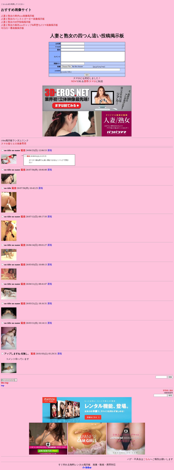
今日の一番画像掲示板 (12, 28)
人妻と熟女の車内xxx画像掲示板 (17, 16)
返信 (23, 150)
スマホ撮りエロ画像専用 (13, 143)
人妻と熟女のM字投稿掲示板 (16, 22)
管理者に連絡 (168, 390)
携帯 (86, 81)
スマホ (92, 81)
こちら (146, 459)
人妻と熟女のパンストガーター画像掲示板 (23, 19)
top (2, 385)
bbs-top (4, 382)
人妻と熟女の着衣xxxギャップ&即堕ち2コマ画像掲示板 (29, 25)
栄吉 (28, 156)
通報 (49, 150)
